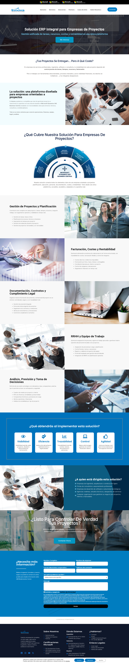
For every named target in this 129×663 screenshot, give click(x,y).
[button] (112, 9)
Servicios (52, 10)
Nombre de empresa (83, 560)
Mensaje (47, 581)
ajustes (68, 661)
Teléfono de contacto (84, 568)
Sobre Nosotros (95, 10)
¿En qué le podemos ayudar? (54, 575)
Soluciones (61, 10)
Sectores (43, 10)
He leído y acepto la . (60, 592)
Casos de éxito (82, 10)
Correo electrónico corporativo (55, 568)
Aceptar (79, 660)
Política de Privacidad (68, 592)
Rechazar (90, 660)
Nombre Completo (50, 560)
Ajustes (101, 660)
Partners (71, 10)
